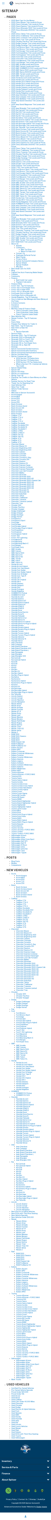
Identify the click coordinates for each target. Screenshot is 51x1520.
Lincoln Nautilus (17, 700)
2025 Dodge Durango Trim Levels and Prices (28, 45)
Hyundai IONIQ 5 (17, 606)
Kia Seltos (15, 677)
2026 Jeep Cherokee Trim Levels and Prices (27, 206)
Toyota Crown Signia (19, 793)
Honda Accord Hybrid (19, 566)
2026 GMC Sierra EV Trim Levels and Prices (27, 188)
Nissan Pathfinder (18, 721)
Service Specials (22, 332)
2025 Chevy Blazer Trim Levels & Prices (26, 22)
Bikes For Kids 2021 (28, 251)
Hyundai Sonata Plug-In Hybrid (23, 629)
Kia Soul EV (15, 687)
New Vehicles (17, 870)
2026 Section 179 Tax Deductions (29, 362)
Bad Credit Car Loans (24, 280)
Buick (13, 885)
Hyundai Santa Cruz (19, 618)
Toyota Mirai (16, 811)
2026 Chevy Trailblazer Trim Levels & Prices (28, 150)
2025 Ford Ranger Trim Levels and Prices (27, 62)
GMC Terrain (16, 559)
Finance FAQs (16, 284)
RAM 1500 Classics (18, 736)
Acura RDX (15, 398)
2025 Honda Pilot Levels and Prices (25, 91)
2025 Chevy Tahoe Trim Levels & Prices (26, 34)
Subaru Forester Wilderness (21, 757)
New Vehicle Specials (19, 1215)
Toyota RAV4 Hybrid (19, 820)
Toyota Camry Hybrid (19, 780)
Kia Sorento (15, 679)
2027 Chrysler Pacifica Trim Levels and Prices (28, 232)
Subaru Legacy (17, 761)
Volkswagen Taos (18, 851)
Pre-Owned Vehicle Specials (22, 1390)
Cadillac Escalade (18, 423)
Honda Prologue (17, 589)
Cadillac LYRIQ (17, 431)
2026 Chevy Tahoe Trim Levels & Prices (26, 148)
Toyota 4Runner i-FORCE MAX (23, 774)
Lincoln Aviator (17, 696)
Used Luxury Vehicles (19, 1426)
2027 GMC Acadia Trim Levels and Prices (27, 238)
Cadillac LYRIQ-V (17, 433)
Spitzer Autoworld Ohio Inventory (24, 351)
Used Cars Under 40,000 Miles (23, 1402)
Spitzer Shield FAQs (18, 368)
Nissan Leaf (16, 715)
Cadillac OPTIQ (17, 435)
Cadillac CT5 (16, 419)
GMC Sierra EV (16, 555)
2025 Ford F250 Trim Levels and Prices (26, 59)
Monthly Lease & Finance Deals (23, 309)
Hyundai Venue (17, 641)
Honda (13, 1061)
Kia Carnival (15, 658)
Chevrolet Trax (17, 503)
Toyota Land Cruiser (19, 809)
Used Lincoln (16, 1424)
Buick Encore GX (17, 408)
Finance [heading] (6, 1473)
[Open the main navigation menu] (3, 3)
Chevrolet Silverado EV (20, 490)
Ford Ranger (16, 545)
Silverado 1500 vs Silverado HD (23, 337)
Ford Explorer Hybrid (19, 534)
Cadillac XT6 (16, 442)
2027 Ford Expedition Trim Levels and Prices (28, 236)
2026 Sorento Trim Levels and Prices (25, 225)
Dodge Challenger (18, 511)
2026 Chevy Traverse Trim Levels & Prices (27, 152)
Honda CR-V (16, 578)
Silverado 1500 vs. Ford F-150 (22, 339)
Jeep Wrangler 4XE (18, 656)
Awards (19, 246)
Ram (13, 1252)
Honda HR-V (16, 582)
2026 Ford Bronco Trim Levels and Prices (27, 171)
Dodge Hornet (16, 517)
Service (14, 330)
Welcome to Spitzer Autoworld (23, 393)
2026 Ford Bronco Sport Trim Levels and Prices (29, 169)
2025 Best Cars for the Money (22, 20)
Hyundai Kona (16, 610)
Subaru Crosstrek (18, 751)
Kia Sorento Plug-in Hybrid (21, 683)
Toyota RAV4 (16, 818)
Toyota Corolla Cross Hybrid (22, 786)
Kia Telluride (16, 694)
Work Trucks (16, 1379)
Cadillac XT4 (16, 438)
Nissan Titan (16, 727)
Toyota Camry (16, 778)
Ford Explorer (16, 532)
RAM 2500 (15, 738)
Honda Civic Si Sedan (19, 574)
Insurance (15, 305)
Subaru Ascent (17, 748)
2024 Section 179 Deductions (27, 358)
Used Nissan (16, 1428)
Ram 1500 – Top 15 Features (22, 326)
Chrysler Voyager (17, 509)
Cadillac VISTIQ (17, 437)
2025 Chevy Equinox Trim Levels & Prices (27, 26)
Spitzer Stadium (22, 265)
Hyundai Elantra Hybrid (20, 603)
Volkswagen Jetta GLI (19, 849)
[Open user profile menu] (25, 1516)
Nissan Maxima (17, 717)
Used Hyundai (16, 1419)
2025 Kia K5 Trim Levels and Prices (24, 116)
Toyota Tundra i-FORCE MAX (22, 833)
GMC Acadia (16, 549)
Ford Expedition (17, 530)
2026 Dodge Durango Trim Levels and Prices (28, 158)
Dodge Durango (17, 515)
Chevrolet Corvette (18, 456)
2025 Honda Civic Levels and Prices (25, 80)
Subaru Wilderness (18, 769)
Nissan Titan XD (17, 729)
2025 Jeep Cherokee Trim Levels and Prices (27, 95)
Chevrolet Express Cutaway (22, 467)
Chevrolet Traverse (18, 500)
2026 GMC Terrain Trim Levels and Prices (27, 192)
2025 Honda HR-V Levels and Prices (25, 85)
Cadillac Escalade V (18, 429)
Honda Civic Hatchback (20, 568)
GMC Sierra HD (17, 557)
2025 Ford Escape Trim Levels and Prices (27, 51)
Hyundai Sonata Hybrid (20, 627)
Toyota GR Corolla (18, 795)
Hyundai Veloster (17, 637)
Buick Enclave (16, 404)
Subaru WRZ (16, 771)
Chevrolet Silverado (18, 475)
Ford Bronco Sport (18, 520)
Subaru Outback (17, 763)
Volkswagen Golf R (18, 843)
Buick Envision (16, 410)
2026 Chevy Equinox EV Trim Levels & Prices (28, 143)
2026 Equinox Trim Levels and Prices (25, 162)
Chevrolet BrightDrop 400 (21, 448)
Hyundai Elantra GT (18, 601)
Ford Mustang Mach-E (19, 543)
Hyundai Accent (17, 597)
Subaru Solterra (17, 767)
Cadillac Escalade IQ (19, 427)
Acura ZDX (15, 402)
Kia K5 (13, 667)
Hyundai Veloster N (18, 639)
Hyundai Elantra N (18, 604)
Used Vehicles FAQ (18, 385)
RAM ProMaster (17, 744)
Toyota (14, 1294)
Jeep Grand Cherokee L (20, 650)
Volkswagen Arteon (18, 835)
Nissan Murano (17, 719)
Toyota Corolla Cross (19, 784)
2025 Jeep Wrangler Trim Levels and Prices (27, 108)
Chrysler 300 (16, 505)
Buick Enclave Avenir (19, 406)
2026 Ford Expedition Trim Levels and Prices (28, 175)
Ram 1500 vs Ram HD (19, 328)
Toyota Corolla (17, 782)
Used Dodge (16, 1407)
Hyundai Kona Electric (19, 612)
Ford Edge (15, 522)
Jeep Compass (16, 645)
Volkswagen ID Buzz (19, 845)
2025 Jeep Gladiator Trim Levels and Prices (27, 99)
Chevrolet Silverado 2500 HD (22, 479)
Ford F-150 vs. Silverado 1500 (22, 291)
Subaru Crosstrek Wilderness (22, 753)
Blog (13, 270)
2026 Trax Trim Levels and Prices (24, 228)
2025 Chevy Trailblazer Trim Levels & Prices (28, 36)
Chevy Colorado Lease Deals (27, 311)
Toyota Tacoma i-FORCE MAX (23, 830)
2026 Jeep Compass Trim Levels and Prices (27, 208)
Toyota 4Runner (17, 772)
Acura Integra (16, 395)
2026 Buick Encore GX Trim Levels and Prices (28, 131)
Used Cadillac (16, 1400)
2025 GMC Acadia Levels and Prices (25, 64)
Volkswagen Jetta (18, 847)
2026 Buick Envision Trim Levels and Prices (27, 133)
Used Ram (15, 1430)
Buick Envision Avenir (19, 412)
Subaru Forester (17, 755)
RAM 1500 (15, 734)
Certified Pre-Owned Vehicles (22, 1388)
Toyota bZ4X (16, 776)
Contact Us (20, 253)
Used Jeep (15, 1421)
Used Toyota (16, 1436)
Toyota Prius (16, 812)
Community (20, 248)
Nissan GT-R (16, 711)
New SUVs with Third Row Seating (24, 1213)
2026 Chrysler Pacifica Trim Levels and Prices (28, 154)
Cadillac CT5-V (17, 421)
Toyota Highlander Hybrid (21, 807)
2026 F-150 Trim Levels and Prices (24, 167)
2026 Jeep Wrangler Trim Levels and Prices (27, 219)
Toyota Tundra (17, 832)
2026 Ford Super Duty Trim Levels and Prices (28, 181)
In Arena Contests (18, 303)
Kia (12, 1162)
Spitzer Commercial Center (21, 356)
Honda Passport (17, 585)
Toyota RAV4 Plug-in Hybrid (22, 822)
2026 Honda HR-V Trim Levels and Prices (27, 200)
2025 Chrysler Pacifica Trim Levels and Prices (28, 41)
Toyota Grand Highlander (21, 801)
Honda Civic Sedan (18, 570)
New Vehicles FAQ (18, 316)
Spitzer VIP (15, 370)
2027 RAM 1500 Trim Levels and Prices (26, 242)
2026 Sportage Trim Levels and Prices (25, 227)
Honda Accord (16, 564)
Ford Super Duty (17, 547)
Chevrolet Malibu (17, 473)
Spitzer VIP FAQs (17, 372)
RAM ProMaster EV (18, 746)
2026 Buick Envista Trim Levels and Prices (27, 135)
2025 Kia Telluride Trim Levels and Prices (27, 127)
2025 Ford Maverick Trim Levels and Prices (27, 61)
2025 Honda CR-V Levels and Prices (25, 83)
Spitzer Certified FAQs (19, 354)
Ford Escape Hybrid (18, 526)
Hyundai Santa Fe (18, 620)
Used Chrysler (16, 1405)
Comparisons (16, 865)
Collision (14, 274)
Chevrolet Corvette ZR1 (20, 459)
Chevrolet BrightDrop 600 (21, 450)
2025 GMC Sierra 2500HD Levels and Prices (28, 72)
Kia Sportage (16, 688)
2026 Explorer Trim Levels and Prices (25, 166)
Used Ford (15, 1411)
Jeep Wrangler (16, 654)
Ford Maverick (16, 540)
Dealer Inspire (41, 1507)
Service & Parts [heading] (10, 1467)
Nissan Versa (16, 730)
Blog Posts (15, 861)
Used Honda (16, 1417)
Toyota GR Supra (17, 797)
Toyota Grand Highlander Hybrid (23, 803)
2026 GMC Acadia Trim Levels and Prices (27, 183)
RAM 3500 (15, 740)
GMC (13, 1044)
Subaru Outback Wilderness (21, 765)
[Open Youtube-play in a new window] (22, 1491)
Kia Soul (14, 685)
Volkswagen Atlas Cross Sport (22, 839)
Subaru (14, 1267)
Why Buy (19, 267)
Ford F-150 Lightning (19, 538)
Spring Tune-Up (17, 375)
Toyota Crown (16, 792)
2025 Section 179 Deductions (27, 360)
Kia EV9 (14, 664)
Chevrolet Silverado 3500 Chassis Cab (26, 480)
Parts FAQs (15, 322)
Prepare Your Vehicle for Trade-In (24, 324)
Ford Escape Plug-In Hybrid (21, 528)
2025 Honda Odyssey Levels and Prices (26, 87)
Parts (13, 320)
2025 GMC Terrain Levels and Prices (25, 74)
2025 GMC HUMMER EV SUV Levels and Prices (29, 68)
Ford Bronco (16, 519)
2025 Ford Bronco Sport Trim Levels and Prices (29, 47)
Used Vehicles (18, 1384)
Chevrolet (15, 929)
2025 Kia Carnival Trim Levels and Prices (26, 110)
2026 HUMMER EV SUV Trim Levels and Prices (29, 204)
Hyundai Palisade (18, 616)
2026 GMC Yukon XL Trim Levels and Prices (28, 196)
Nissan (13, 1219)
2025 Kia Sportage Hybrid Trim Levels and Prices (30, 124)
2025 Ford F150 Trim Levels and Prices (26, 57)
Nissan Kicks (16, 713)
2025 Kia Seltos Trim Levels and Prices (26, 118)
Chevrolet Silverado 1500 (21, 477)
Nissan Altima (16, 704)
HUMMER (15, 1091)
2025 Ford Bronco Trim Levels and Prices (27, 49)
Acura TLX (15, 400)
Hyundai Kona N (17, 614)
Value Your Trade (17, 387)
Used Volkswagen (18, 1438)
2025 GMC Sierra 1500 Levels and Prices (26, 70)
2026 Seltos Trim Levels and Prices (24, 221)
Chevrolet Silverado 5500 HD (22, 486)
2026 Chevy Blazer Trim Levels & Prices (26, 139)
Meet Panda (20, 257)
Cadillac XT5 (16, 440)
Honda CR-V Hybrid (18, 580)
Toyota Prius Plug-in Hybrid (21, 814)
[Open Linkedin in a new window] (42, 1491)
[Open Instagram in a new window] (29, 1491)
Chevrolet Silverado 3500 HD (22, 482)
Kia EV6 (14, 662)
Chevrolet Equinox (18, 461)
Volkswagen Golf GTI (19, 841)
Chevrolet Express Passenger (22, 469)
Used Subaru (16, 1432)
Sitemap (14, 347)
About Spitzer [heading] (9, 1479)
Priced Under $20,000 (19, 1392)
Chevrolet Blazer (17, 444)
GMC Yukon (15, 561)
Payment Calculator (23, 282)
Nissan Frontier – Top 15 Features (24, 318)
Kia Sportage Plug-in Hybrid (22, 692)
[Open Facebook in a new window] (15, 1491)
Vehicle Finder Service (19, 389)
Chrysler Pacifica (17, 507)
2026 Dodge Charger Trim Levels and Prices (28, 156)
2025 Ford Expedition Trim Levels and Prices (28, 53)
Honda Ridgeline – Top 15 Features (24, 297)
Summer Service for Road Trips (23, 381)
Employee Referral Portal (26, 255)
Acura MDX (15, 396)
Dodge (13, 1000)
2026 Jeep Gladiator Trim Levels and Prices (27, 209)
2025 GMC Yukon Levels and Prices (24, 76)
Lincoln (14, 1202)
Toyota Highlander (18, 805)
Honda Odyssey (17, 583)
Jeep (13, 1145)
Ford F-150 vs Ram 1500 (20, 290)
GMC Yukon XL (17, 562)
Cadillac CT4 (16, 416)
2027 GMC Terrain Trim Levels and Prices (27, 240)
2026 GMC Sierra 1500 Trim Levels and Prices (28, 187)
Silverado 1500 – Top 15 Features (23, 335)
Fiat (12, 1009)
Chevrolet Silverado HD (20, 492)
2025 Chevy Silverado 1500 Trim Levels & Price (29, 28)
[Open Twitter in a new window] (8, 1491)
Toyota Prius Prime (18, 816)
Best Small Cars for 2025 (21, 269)
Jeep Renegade (17, 652)
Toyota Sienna (16, 826)
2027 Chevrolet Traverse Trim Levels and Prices (29, 230)
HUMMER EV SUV (18, 595)
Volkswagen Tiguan (18, 853)
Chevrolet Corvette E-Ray (21, 458)
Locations (15, 307)
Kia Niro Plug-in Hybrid (20, 675)
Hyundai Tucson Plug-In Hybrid (23, 635)
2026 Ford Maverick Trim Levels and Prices (27, 177)
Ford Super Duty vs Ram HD (21, 293)
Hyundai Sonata (17, 625)
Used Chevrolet (17, 1403)
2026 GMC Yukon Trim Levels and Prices (26, 194)
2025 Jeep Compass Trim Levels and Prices (27, 97)
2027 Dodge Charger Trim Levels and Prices (28, 234)
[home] (11, 3)
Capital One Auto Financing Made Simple (26, 272)
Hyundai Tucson (17, 631)
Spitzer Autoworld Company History (29, 261)
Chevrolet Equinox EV (19, 463)
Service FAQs (16, 333)
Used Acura (15, 1396)
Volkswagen (16, 1358)
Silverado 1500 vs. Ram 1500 (22, 341)
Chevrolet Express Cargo (20, 465)
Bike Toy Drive (26, 249)
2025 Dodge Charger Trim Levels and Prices (28, 43)
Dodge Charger (17, 513)
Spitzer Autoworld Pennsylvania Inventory (27, 353)
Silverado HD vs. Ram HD (20, 345)
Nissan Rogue (16, 723)
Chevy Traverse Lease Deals (27, 314)
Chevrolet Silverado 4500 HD (22, 484)
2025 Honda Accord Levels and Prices (25, 78)
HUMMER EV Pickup (19, 593)
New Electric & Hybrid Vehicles (23, 1211)
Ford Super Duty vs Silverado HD (23, 295)
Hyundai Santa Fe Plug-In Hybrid (23, 624)
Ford (13, 1011)
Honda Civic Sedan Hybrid (21, 572)
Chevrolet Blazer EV (19, 446)
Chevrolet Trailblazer (19, 498)
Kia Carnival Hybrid (18, 660)
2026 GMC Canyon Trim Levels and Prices (27, 185)
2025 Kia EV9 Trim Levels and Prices (25, 112)
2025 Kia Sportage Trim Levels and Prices (27, 125)
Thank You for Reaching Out (22, 383)
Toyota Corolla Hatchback (21, 788)
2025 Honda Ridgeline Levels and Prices (26, 93)
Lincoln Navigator (18, 702)
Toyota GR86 (16, 799)
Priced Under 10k (17, 1394)
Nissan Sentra (16, 725)
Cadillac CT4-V (17, 417)
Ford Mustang (16, 541)
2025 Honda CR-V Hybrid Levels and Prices (27, 82)
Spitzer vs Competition (20, 374)
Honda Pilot (15, 587)
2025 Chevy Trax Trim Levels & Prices (25, 40)
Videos (13, 391)
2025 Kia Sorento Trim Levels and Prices (26, 122)
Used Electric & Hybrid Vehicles (23, 1409)
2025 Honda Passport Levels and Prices (26, 89)
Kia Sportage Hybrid (19, 690)
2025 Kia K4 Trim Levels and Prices (24, 114)
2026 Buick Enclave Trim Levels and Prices (27, 129)
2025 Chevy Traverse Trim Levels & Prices (27, 38)
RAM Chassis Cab (18, 742)
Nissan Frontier (17, 709)
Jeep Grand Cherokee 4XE (21, 648)
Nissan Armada (17, 708)
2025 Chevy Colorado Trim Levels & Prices (27, 24)
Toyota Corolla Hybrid (19, 790)
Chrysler (14, 992)
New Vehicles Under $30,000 (22, 1217)
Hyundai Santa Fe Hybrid (20, 622)
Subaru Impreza (17, 759)
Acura (13, 874)
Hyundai (14, 1097)
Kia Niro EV (15, 671)
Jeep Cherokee (17, 643)
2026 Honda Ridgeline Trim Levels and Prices (28, 202)
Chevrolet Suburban (19, 494)
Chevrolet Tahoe (17, 496)
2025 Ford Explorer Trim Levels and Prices (27, 55)
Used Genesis (16, 1413)
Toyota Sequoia (17, 824)
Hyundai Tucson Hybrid (20, 633)
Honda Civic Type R (18, 576)
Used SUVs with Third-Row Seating (24, 1434)
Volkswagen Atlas (18, 837)
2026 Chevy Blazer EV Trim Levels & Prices (27, 137)
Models (14, 863)
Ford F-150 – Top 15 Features (22, 286)
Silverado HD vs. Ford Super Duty (23, 343)
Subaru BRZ (16, 750)
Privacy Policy (21, 259)
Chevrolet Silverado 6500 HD (22, 488)
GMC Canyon (16, 551)
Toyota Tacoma (17, 828)
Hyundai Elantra (17, 599)
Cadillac (14, 898)
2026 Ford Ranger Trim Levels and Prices (27, 179)
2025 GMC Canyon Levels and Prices (25, 66)
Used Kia (14, 1423)
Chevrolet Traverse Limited (21, 501)
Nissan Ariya (16, 706)
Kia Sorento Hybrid (18, 681)
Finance (14, 278)
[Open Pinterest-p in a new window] (35, 1491)
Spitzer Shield (21, 263)
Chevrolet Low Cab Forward (22, 471)
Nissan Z (14, 732)
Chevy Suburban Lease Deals (27, 312)
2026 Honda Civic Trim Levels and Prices (26, 198)
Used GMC (15, 1415)
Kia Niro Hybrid (17, 673)
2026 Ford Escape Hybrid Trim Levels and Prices (29, 173)
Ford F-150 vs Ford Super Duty (23, 288)
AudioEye (41, 1499)
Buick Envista (16, 414)
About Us (14, 244)
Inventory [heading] (7, 1461)
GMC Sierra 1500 (17, 553)
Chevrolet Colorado (18, 454)
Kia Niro (14, 669)
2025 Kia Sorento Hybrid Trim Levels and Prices (29, 120)
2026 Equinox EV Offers (20, 160)
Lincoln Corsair (17, 698)
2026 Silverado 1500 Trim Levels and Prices (28, 223)
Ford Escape (16, 524)
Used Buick (15, 1398)
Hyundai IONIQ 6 (17, 608)
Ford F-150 (15, 536)
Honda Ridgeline (17, 591)
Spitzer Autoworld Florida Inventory (25, 349)
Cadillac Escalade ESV (20, 425)
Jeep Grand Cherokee (19, 646)
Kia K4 (13, 666)
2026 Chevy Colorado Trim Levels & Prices (27, 141)
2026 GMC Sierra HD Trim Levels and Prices (28, 190)
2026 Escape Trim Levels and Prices (25, 164)
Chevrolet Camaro (18, 452)
